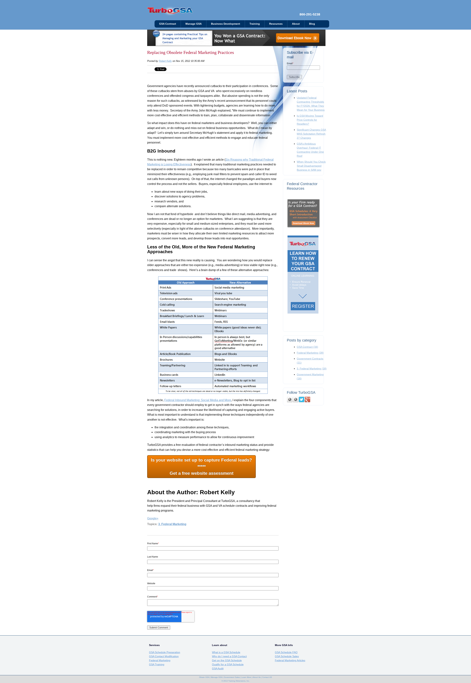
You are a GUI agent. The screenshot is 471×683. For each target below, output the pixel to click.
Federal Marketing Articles (290, 660)
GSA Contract (307, 346)
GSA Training (156, 664)
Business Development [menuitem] (225, 23)
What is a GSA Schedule (226, 652)
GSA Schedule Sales (287, 656)
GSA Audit (218, 668)
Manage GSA (216, 677)
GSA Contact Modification (164, 656)
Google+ (152, 518)
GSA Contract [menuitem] (167, 23)
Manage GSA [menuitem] (193, 23)
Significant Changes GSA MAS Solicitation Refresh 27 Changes (311, 133)
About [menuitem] (296, 23)
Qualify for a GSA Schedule (228, 664)
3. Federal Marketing (172, 524)
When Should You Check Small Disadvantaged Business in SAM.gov (311, 165)
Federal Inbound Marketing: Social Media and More (197, 400)
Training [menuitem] (254, 23)
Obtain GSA (204, 677)
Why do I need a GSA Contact (229, 656)
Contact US (267, 677)
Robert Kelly (165, 61)
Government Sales (232, 677)
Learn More (246, 677)
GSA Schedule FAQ (286, 652)
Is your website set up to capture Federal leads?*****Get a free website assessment (201, 466)
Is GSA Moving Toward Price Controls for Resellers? (310, 119)
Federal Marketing (310, 352)
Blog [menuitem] (312, 23)
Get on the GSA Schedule (227, 660)
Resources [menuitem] (276, 23)
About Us (257, 677)
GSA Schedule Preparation (164, 652)
